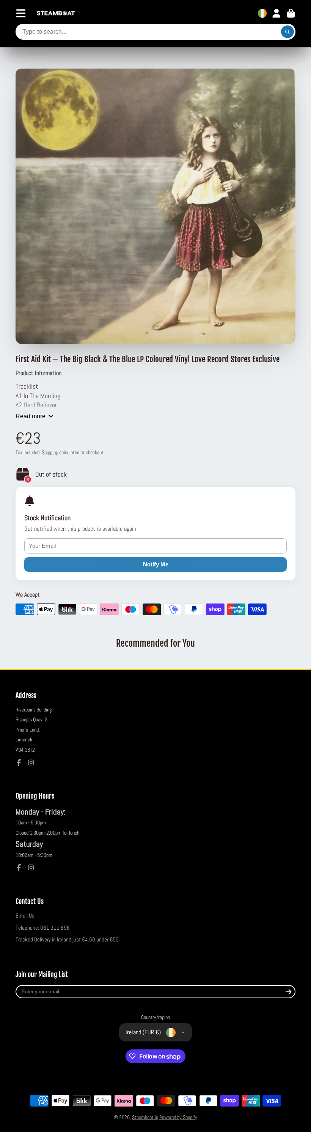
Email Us (25, 915)
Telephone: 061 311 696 (43, 928)
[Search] (287, 31)
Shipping (50, 452)
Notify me (155, 564)
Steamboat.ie (145, 1117)
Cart (290, 13)
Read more (31, 416)
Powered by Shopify (178, 1117)
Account (276, 13)
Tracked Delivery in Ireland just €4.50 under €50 (67, 939)
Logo (56, 13)
